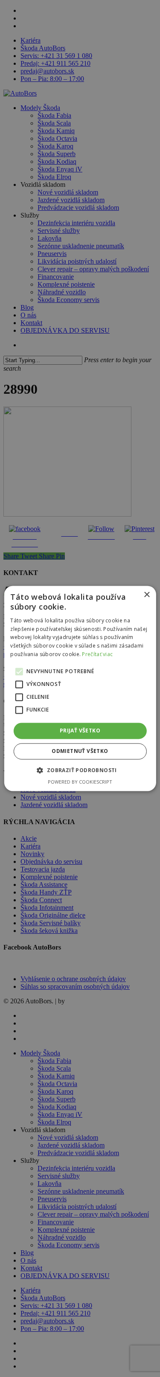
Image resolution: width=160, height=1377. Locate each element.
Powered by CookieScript (80, 782)
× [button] (146, 595)
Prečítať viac (97, 654)
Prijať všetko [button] (80, 730)
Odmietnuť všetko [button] (80, 751)
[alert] (80, 688)
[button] (79, 770)
